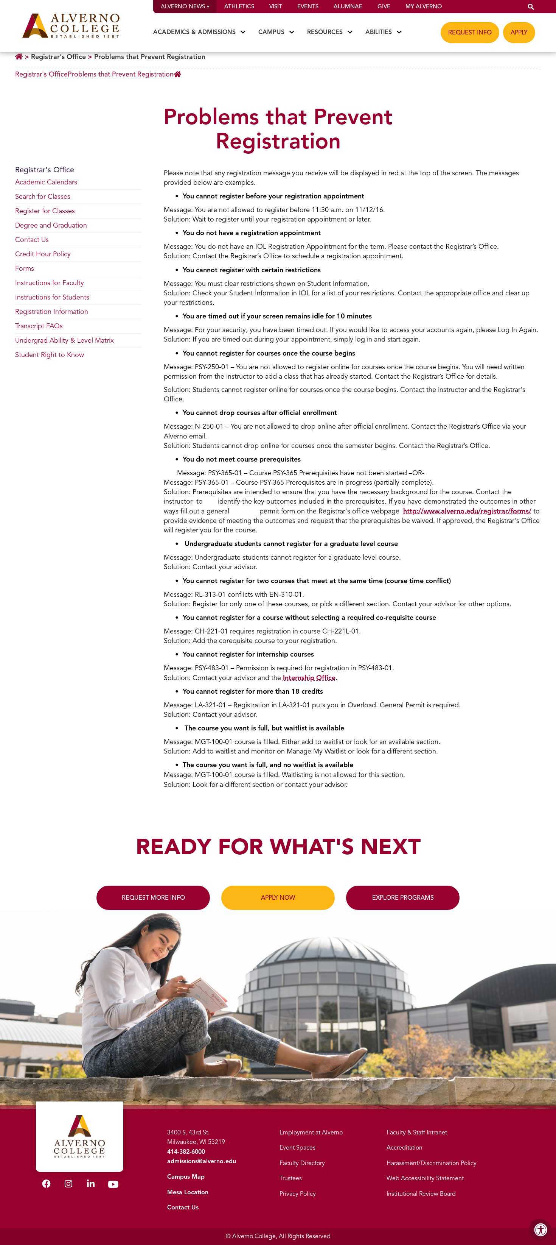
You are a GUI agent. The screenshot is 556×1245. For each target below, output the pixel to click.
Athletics (239, 6)
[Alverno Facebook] (46, 1185)
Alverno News (183, 6)
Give (383, 6)
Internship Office (309, 678)
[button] (531, 6)
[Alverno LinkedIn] (90, 1185)
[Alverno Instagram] (68, 1185)
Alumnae (348, 6)
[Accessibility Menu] (541, 1229)
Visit (275, 6)
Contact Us (183, 1207)
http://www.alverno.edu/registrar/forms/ (467, 511)
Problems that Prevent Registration (149, 57)
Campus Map (186, 1177)
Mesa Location (187, 1192)
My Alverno (423, 6)
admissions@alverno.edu (201, 1161)
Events (307, 6)
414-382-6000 (186, 1152)
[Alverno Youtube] (113, 1186)
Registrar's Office (58, 57)
